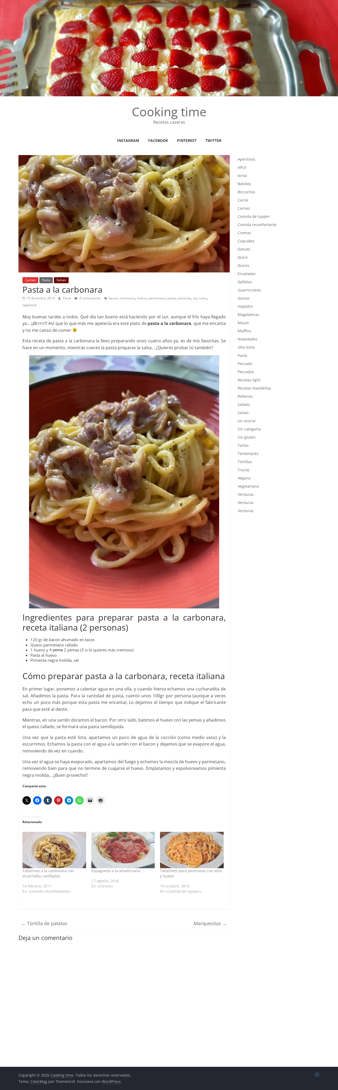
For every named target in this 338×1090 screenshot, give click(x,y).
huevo (141, 298)
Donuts (244, 249)
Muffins (244, 330)
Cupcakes (246, 240)
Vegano (244, 478)
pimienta (184, 298)
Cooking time (169, 111)
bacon (113, 298)
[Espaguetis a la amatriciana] (123, 850)
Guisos (244, 298)
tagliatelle (29, 305)
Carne (243, 200)
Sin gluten (247, 437)
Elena (67, 298)
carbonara (127, 298)
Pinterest (186, 140)
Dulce (243, 257)
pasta (171, 298)
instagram (128, 140)
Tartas (243, 445)
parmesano (156, 298)
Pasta (46, 280)
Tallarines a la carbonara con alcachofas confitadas (48, 873)
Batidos (244, 183)
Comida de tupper (254, 216)
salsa (203, 298)
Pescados (246, 371)
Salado (244, 404)
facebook (158, 140)
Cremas (244, 232)
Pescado (245, 363)
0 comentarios (90, 298)
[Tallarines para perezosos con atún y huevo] (192, 850)
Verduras (246, 494)
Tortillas (245, 461)
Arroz (242, 175)
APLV (242, 167)
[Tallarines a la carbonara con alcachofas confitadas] (54, 850)
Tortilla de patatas (44, 923)
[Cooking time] (169, 3)
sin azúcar (247, 420)
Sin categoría (249, 428)
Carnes (30, 280)
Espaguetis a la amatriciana (115, 870)
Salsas (61, 280)
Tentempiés (248, 453)
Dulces (244, 265)
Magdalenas (248, 314)
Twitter (213, 140)
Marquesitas (210, 923)
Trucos (244, 469)
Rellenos (245, 396)
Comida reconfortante (257, 224)
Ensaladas (247, 273)
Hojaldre (245, 306)
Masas (243, 322)
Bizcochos (246, 191)
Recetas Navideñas (254, 388)
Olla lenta (246, 347)
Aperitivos (246, 159)
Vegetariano (248, 486)
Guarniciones (249, 289)
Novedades (247, 339)
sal (195, 298)
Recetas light (249, 379)
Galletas (245, 281)
